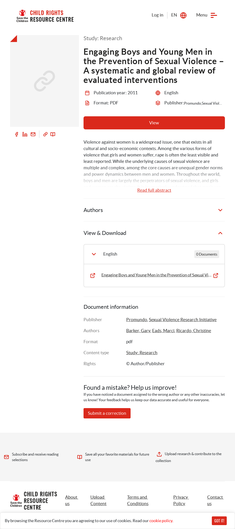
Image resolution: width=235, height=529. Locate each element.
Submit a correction (107, 413)
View (154, 122)
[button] (103, 500)
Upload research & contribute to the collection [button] (189, 457)
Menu (201, 15)
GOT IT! (219, 520)
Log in (157, 15)
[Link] (45, 134)
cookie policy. (161, 520)
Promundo (136, 319)
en (174, 15)
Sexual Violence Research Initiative (183, 319)
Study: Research (141, 352)
